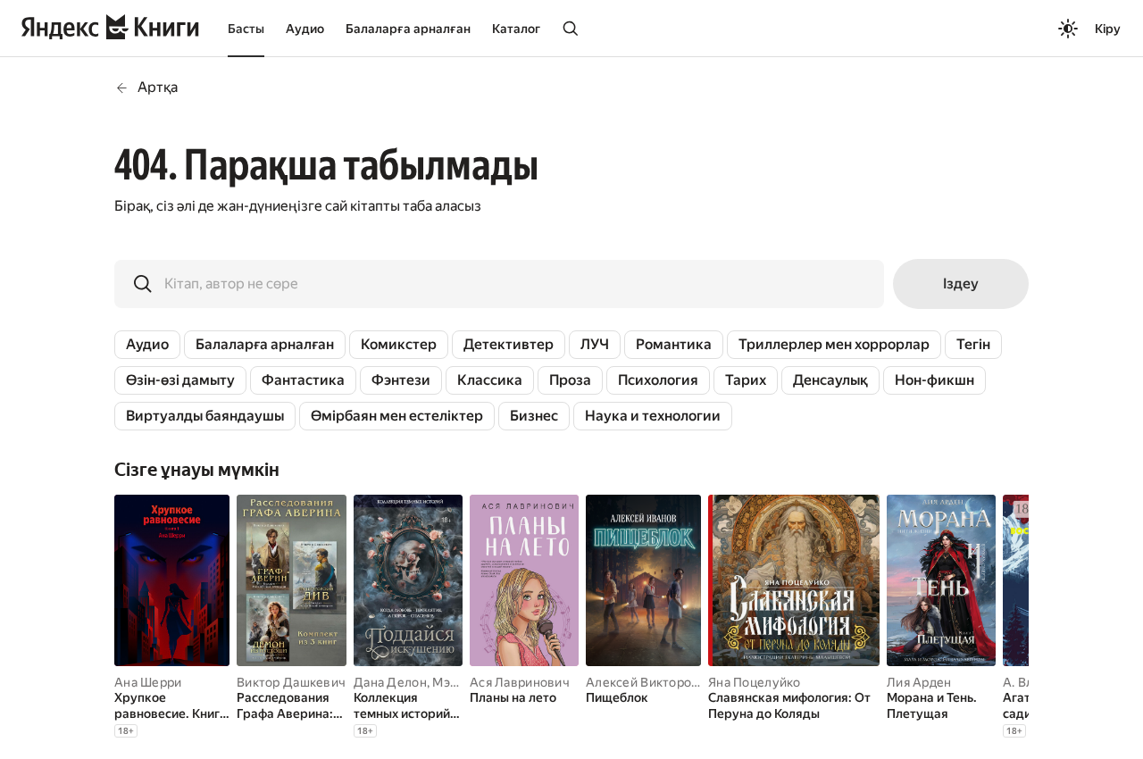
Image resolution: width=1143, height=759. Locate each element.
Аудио (305, 28)
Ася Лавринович (520, 682)
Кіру (1108, 28)
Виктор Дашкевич (291, 682)
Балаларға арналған (408, 28)
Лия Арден (919, 682)
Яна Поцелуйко (754, 682)
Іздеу (961, 283)
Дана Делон (390, 682)
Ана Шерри (148, 682)
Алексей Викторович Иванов (674, 682)
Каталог (516, 28)
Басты (246, 28)
